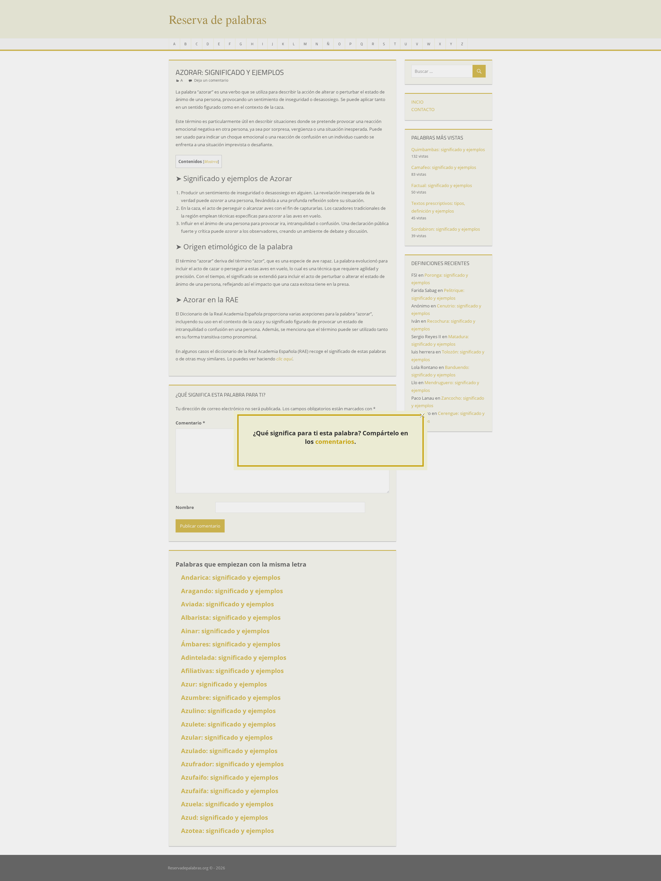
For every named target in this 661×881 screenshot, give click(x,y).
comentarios (334, 441)
